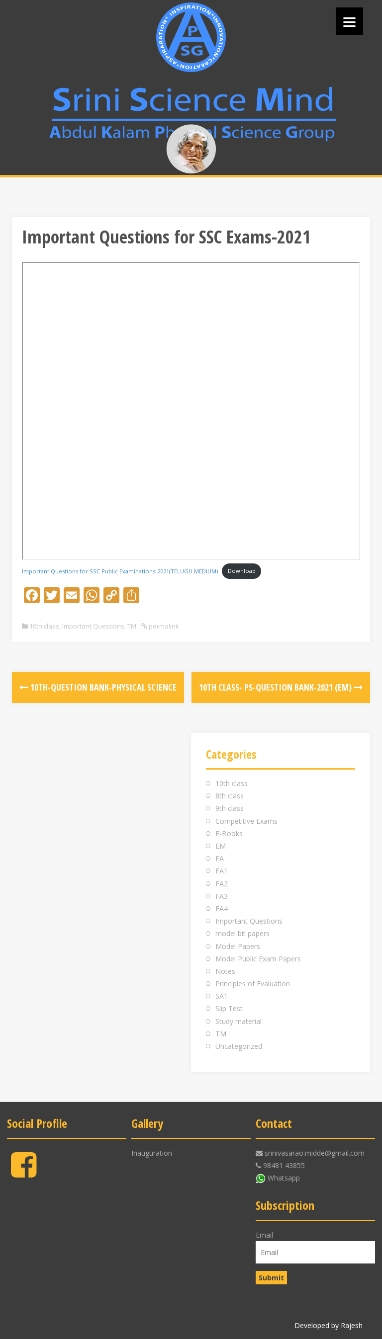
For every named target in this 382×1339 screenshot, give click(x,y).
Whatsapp (284, 1177)
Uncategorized (238, 1046)
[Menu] (349, 21)
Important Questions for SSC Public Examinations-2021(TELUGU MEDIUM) (120, 570)
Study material (238, 1021)
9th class (229, 808)
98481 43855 (284, 1165)
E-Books (229, 833)
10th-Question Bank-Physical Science (102, 687)
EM (220, 846)
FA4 (221, 908)
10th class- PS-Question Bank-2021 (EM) (276, 687)
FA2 (221, 883)
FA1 (221, 870)
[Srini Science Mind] (191, 37)
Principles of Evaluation (252, 983)
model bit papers (242, 933)
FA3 (221, 896)
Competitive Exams (246, 821)
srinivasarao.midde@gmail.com (315, 1153)
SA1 (221, 996)
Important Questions (93, 626)
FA (219, 858)
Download (242, 570)
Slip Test (229, 1008)
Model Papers (237, 946)
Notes (225, 971)
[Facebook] (23, 1173)
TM (131, 626)
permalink (163, 626)
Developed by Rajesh (328, 1325)
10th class (44, 626)
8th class (229, 795)
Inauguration (151, 1153)
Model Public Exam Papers (258, 958)
